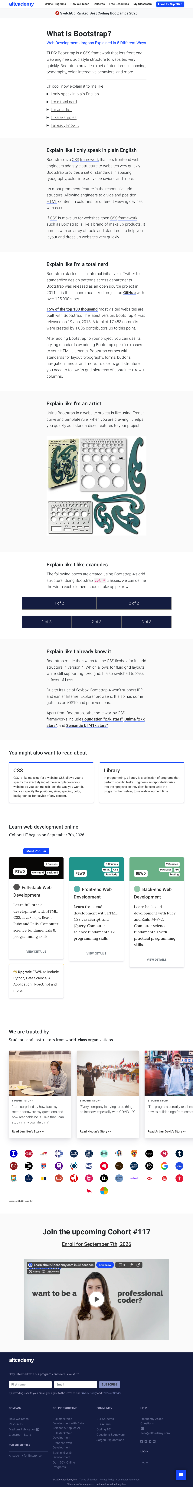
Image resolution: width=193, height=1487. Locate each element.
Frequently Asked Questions (151, 1421)
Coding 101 (104, 1429)
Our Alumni (103, 1424)
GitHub (129, 292)
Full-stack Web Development (62, 1435)
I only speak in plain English (75, 94)
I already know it (65, 125)
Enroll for (96, 1244)
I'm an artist (61, 109)
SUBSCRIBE (109, 1384)
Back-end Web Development (62, 1455)
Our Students (105, 1419)
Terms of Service (111, 1393)
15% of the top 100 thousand (72, 309)
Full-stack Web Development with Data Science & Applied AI (68, 1423)
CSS (75, 159)
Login (144, 1462)
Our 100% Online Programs (64, 1465)
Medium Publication (22, 1429)
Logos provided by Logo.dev (21, 1201)
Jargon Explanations (110, 1440)
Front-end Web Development (62, 1445)
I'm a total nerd (64, 102)
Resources (16, 1424)
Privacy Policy (88, 1393)
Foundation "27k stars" (102, 719)
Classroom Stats (20, 1434)
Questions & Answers (110, 1434)
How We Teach (19, 1419)
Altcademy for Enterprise (25, 1455)
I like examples (64, 117)
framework (89, 159)
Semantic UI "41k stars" (87, 725)
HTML (52, 201)
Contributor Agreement (128, 1479)
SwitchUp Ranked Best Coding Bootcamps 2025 (99, 13)
